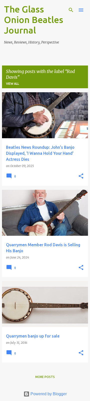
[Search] (71, 10)
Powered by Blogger (48, 394)
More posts (45, 376)
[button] (81, 176)
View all (12, 83)
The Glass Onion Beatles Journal (33, 19)
